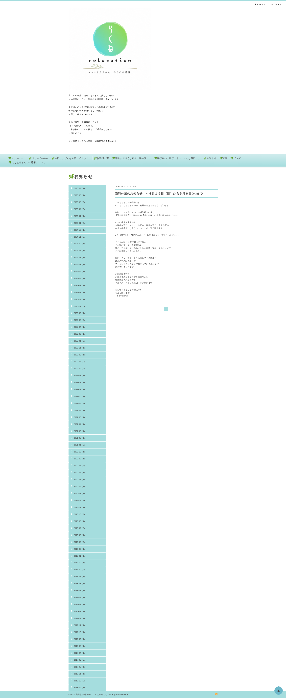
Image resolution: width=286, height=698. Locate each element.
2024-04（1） (80, 272)
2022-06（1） (80, 355)
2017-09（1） (80, 639)
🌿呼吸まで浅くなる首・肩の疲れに (131, 158)
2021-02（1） (80, 438)
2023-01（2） (80, 341)
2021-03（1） (80, 431)
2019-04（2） (80, 542)
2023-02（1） (80, 334)
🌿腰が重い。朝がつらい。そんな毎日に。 (177, 158)
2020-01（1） (80, 494)
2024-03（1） (80, 278)
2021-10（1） (80, 396)
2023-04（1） (80, 327)
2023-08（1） (80, 313)
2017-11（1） (80, 625)
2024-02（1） (80, 285)
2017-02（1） (80, 667)
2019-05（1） (80, 535)
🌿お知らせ (210, 158)
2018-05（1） (80, 591)
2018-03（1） (80, 597)
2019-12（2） (80, 500)
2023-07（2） (80, 320)
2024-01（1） (80, 292)
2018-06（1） (80, 584)
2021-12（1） (80, 382)
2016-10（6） (80, 681)
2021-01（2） (80, 445)
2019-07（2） (80, 528)
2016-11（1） (80, 674)
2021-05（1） (80, 417)
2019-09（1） (80, 521)
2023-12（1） (80, 299)
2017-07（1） (80, 646)
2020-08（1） (80, 459)
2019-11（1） (80, 507)
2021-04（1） (80, 424)
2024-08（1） (80, 251)
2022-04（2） (80, 362)
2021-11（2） (80, 389)
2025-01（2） (80, 223)
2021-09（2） (80, 403)
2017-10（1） (80, 632)
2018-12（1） (80, 563)
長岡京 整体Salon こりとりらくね (91, 694)
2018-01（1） (80, 611)
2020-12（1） (80, 452)
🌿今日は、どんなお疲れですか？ (71, 158)
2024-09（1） (80, 244)
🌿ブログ (235, 158)
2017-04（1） (80, 653)
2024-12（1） (80, 230)
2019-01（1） (80, 556)
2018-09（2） (80, 570)
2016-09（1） (80, 688)
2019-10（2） (80, 514)
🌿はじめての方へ (38, 158)
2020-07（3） (80, 466)
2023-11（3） (80, 306)
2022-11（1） (80, 348)
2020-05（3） (80, 480)
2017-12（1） (80, 618)
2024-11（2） (80, 237)
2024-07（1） (80, 258)
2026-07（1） (80, 188)
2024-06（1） (80, 265)
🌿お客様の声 (101, 158)
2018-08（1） (80, 577)
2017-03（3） (80, 660)
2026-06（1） (80, 195)
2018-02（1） (80, 604)
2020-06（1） (80, 473)
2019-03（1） (80, 549)
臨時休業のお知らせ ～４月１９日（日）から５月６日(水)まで (159, 193)
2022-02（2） (80, 369)
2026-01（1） (80, 216)
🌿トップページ (16, 158)
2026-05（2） (80, 202)
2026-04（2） (80, 209)
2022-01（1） (80, 375)
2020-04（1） (80, 487)
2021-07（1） (80, 410)
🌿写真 (223, 158)
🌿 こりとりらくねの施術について (27, 162)
